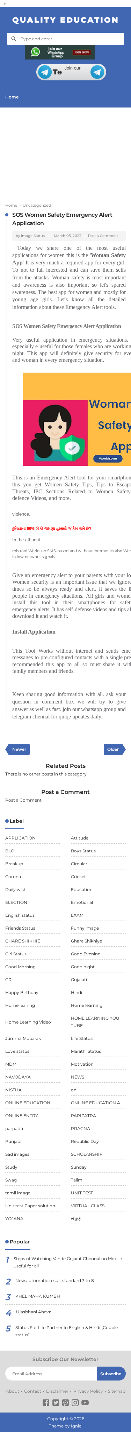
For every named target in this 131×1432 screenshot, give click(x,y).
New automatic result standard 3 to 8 (54, 1280)
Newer (19, 749)
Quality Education (65, 20)
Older (113, 749)
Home (12, 97)
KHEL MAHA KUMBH (37, 1296)
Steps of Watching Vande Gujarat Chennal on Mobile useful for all (68, 1262)
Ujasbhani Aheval (34, 1311)
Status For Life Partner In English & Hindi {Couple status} (66, 1331)
